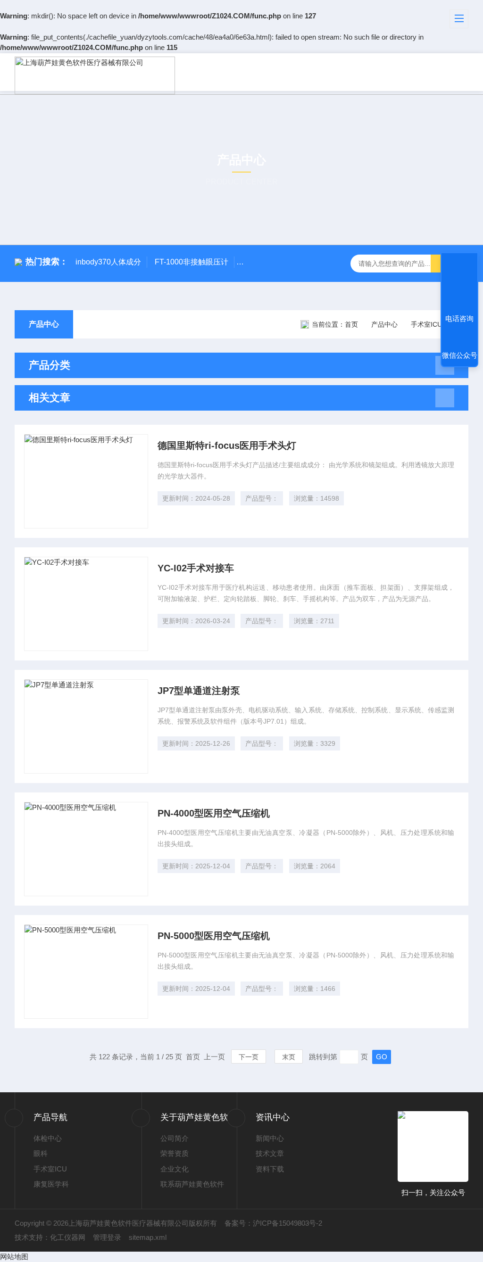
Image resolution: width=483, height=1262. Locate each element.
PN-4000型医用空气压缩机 (214, 813)
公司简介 (174, 1138)
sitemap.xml (148, 1237)
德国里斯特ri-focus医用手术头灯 (227, 445)
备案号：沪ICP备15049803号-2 (273, 1223)
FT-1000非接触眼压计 (191, 262)
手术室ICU (50, 1169)
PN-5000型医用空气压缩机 (214, 936)
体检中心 (47, 1138)
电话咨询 (459, 318)
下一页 (248, 1057)
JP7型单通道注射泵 (199, 690)
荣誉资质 (174, 1153)
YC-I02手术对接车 (196, 568)
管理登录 (107, 1237)
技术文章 (270, 1153)
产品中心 (44, 324)
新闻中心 (270, 1138)
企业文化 (174, 1169)
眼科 (40, 1153)
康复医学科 (51, 1184)
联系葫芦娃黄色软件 (192, 1184)
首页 (351, 324)
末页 (288, 1057)
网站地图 (14, 1257)
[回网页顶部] (459, 283)
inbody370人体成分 (108, 262)
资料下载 (270, 1169)
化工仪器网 (67, 1237)
